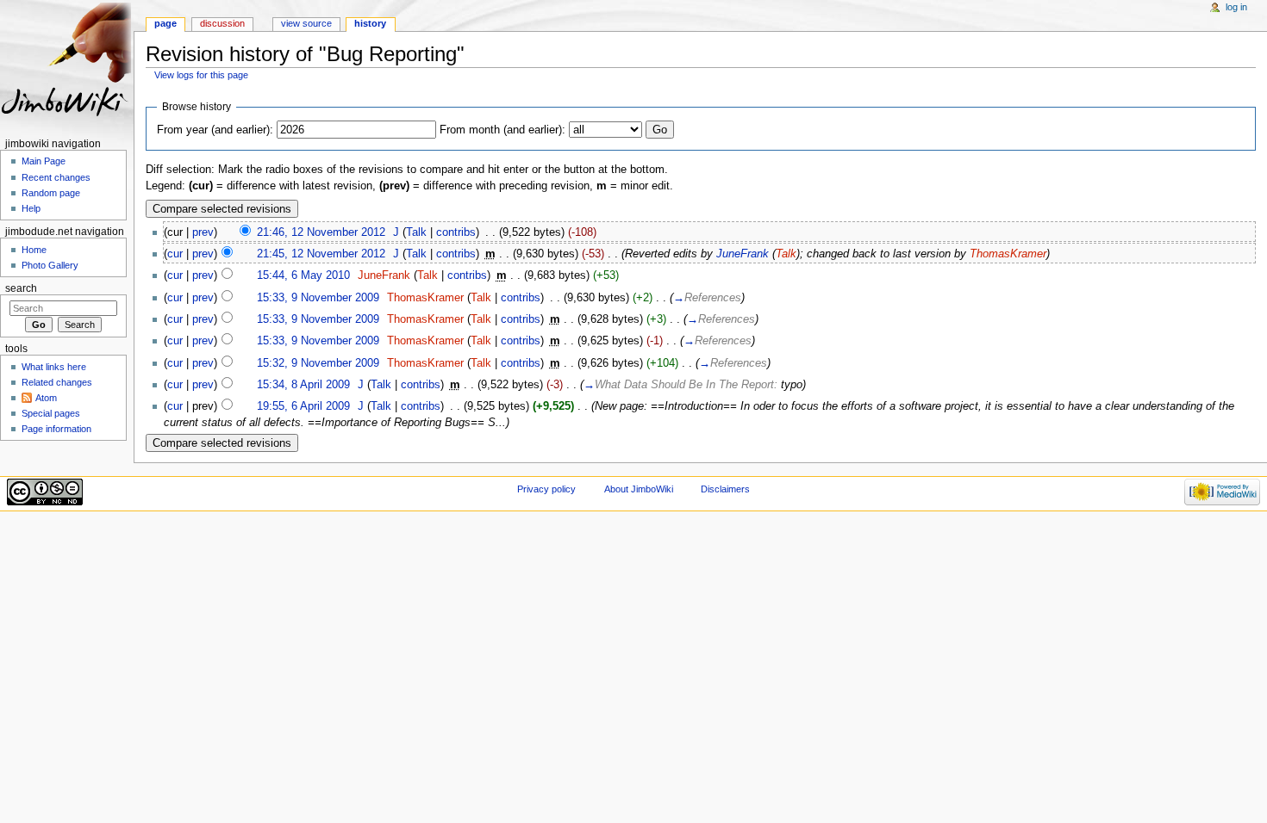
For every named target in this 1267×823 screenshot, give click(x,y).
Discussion (222, 23)
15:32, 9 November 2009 (318, 363)
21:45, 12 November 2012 (321, 254)
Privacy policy (546, 489)
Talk (416, 232)
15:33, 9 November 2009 (318, 298)
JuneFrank (742, 254)
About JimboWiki (638, 489)
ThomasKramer (1008, 254)
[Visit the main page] (67, 66)
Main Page (44, 161)
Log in (1236, 7)
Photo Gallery (50, 265)
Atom (46, 398)
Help (31, 208)
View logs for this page (201, 75)
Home (34, 249)
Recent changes (56, 177)
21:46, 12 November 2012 (321, 232)
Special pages (51, 413)
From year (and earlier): (215, 130)
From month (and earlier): (502, 130)
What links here (54, 367)
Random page (51, 193)
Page (165, 23)
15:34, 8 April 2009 (303, 385)
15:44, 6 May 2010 (303, 275)
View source (306, 23)
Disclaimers (725, 489)
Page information (56, 429)
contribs (456, 232)
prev (203, 232)
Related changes (57, 382)
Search (21, 288)
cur (175, 254)
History (370, 23)
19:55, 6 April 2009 (303, 406)
